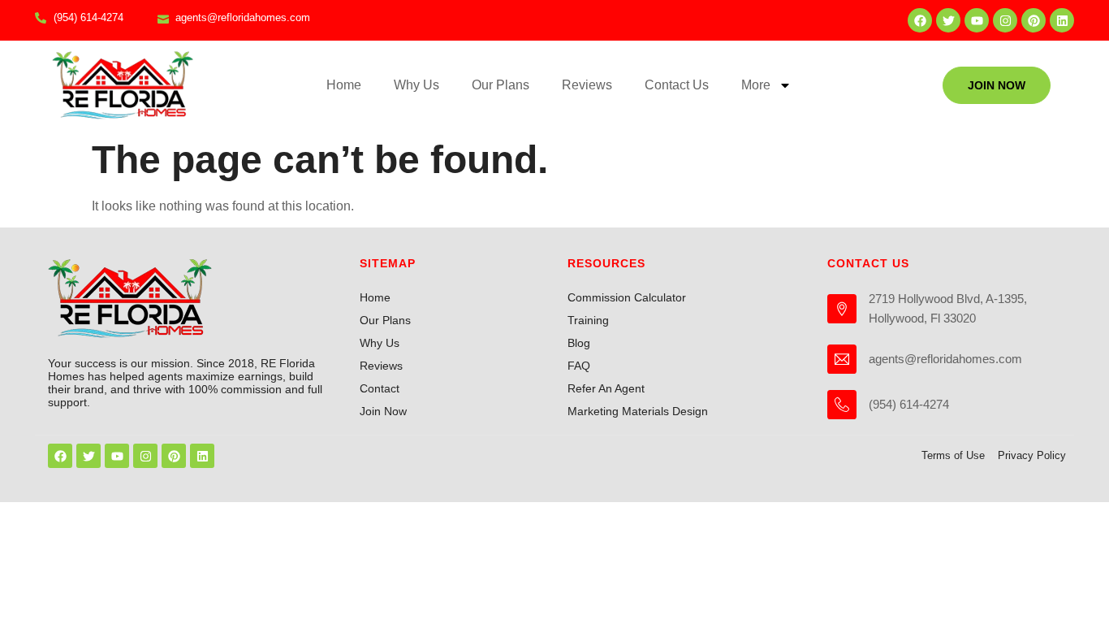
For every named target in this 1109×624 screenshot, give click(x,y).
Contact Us (677, 85)
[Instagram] (1005, 20)
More (755, 85)
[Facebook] (920, 20)
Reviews (587, 85)
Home (343, 85)
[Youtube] (976, 20)
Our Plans (500, 85)
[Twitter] (948, 20)
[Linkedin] (1062, 20)
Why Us (416, 85)
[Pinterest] (1033, 20)
